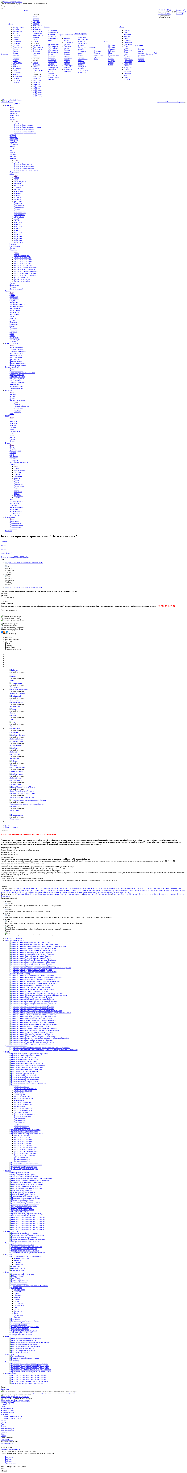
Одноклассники (11, 1463)
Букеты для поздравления (86, 892)
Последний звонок (8, 890)
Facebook (8, 1459)
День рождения (56, 888)
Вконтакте (9, 1457)
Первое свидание (40, 890)
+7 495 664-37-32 (164, 10)
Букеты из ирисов (126, 888)
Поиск (4, 1471)
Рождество (29, 890)
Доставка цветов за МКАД (11, 1418)
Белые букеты (53, 890)
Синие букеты (64, 890)
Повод (12, 447)
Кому (11, 420)
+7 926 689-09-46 (164, 14)
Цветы (12, 109)
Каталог (4, 1420)
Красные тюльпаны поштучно (71, 894)
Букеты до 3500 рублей (91, 890)
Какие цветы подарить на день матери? (15, 1401)
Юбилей (166, 888)
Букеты (12, 295)
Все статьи (5, 1389)
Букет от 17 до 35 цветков (40, 888)
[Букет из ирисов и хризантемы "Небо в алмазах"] (24, 563)
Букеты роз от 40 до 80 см (148, 894)
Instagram (8, 1461)
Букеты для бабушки (171, 890)
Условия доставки (7, 1410)
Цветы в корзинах (16, 347)
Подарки (13, 394)
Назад (12, 107)
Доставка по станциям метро (11, 1416)
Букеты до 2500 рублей (129, 894)
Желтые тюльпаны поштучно (48, 894)
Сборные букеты (76, 890)
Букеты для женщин (121, 890)
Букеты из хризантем (111, 888)
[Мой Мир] (7, 632)
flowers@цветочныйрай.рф (11, 1449)
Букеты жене (24, 892)
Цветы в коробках (16, 371)
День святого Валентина (81, 888)
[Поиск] (2, 8)
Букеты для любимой (104, 892)
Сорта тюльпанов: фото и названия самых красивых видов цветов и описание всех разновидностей (38, 1393)
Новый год (67, 888)
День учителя (157, 888)
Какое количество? (90, 894)
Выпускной (20, 890)
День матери (138, 888)
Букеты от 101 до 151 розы (26, 894)
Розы (3, 1424)
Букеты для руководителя (139, 890)
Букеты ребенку (13, 892)
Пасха (100, 888)
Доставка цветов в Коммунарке (41, 892)
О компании (14, 521)
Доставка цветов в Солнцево (65, 892)
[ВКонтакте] (2, 632)
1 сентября (148, 888)
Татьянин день (175, 888)
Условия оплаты (7, 1408)
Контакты (4, 1414)
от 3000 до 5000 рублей (21, 888)
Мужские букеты (107, 890)
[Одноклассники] (4, 632)
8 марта (94, 888)
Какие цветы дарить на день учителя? (15, 1397)
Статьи (3, 1406)
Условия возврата (7, 1412)
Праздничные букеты (121, 892)
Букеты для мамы (156, 890)
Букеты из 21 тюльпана (167, 894)
